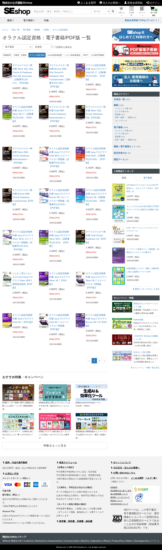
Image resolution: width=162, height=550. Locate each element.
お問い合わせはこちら (124, 472)
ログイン (154, 2)
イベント (155, 541)
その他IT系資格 (97, 55)
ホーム (5, 30)
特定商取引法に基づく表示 (120, 491)
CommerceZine (72, 541)
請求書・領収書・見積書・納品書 (75, 521)
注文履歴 (131, 14)
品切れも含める (64, 47)
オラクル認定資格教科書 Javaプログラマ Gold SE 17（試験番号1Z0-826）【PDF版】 (96, 72)
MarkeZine (40, 541)
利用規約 (113, 487)
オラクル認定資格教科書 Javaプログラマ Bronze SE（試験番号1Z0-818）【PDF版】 (96, 197)
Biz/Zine (85, 541)
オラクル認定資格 (60, 30)
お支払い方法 (12, 473)
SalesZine (96, 541)
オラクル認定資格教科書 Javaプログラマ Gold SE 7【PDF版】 (23, 318)
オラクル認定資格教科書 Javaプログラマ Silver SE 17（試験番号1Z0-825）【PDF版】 (23, 114)
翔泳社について (116, 501)
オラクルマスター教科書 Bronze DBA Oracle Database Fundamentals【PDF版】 (23, 197)
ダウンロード (142, 14)
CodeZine (29, 541)
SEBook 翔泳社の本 (12, 541)
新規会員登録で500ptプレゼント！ (142, 20)
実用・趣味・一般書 (125, 117)
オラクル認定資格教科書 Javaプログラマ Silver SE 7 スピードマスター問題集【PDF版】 (96, 280)
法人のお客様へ (111, 2)
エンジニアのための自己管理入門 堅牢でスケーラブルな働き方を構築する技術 (142, 209)
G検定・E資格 (20, 55)
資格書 (37, 30)
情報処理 (7, 55)
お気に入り (121, 14)
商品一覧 (15, 30)
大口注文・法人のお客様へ (126, 467)
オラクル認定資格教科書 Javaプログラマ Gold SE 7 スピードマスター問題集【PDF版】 (59, 322)
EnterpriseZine (55, 541)
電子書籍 (27, 30)
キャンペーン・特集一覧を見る (146, 368)
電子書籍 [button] (28, 20)
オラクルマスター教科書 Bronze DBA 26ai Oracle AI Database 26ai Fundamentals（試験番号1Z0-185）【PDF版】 (59, 76)
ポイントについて (122, 462)
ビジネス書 (122, 111)
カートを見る (154, 12)
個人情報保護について (119, 494)
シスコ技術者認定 (72, 55)
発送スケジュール (68, 462)
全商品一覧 (119, 99)
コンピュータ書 (123, 108)
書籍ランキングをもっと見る (147, 289)
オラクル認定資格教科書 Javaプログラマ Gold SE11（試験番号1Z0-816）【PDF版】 (96, 155)
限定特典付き (120, 153)
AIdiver (129, 541)
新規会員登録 (135, 2)
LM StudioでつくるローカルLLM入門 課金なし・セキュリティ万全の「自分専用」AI (142, 188)
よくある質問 (88, 2)
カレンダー (121, 120)
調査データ (119, 159)
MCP (86, 55)
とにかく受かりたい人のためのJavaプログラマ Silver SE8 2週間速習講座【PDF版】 (22, 280)
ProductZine (118, 541)
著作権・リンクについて (120, 497)
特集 (46, 20)
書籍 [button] (9, 20)
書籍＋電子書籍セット (125, 146)
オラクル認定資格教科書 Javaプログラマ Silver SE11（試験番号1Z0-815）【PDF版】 (59, 238)
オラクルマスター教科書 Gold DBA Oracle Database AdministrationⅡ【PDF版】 (59, 114)
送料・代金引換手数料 (16, 462)
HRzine (106, 541)
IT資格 (46, 30)
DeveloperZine (141, 541)
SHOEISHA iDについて (119, 504)
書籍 (116, 105)
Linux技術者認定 (55, 55)
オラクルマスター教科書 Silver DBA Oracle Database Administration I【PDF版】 (22, 155)
